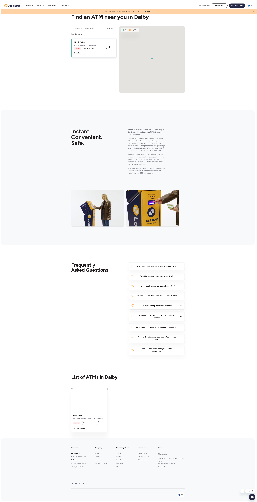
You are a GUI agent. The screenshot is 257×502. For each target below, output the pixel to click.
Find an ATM (219, 5)
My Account (206, 5)
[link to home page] (12, 5)
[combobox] (87, 28)
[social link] (72, 483)
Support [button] (64, 5)
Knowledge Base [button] (52, 5)
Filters (111, 28)
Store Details (78, 53)
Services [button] (28, 5)
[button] (94, 48)
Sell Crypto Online (237, 5)
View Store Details (79, 428)
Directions (109, 49)
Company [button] (39, 5)
